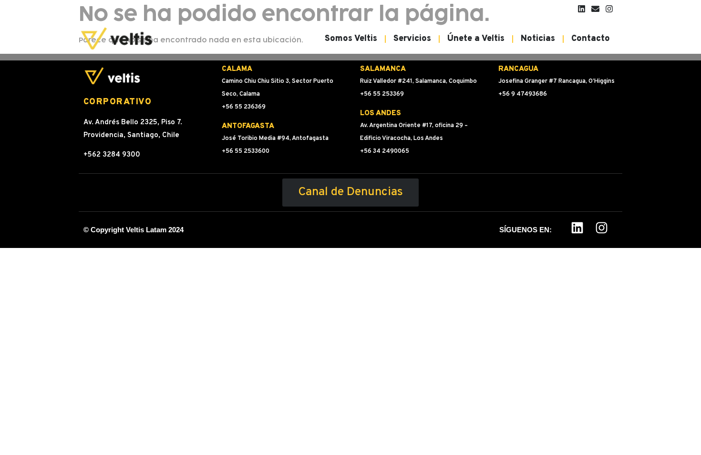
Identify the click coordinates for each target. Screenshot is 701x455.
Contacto (590, 38)
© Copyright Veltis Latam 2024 (133, 230)
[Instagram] (609, 9)
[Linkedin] (581, 9)
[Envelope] (595, 9)
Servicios (412, 38)
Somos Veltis (351, 38)
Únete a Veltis (476, 38)
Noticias (538, 38)
